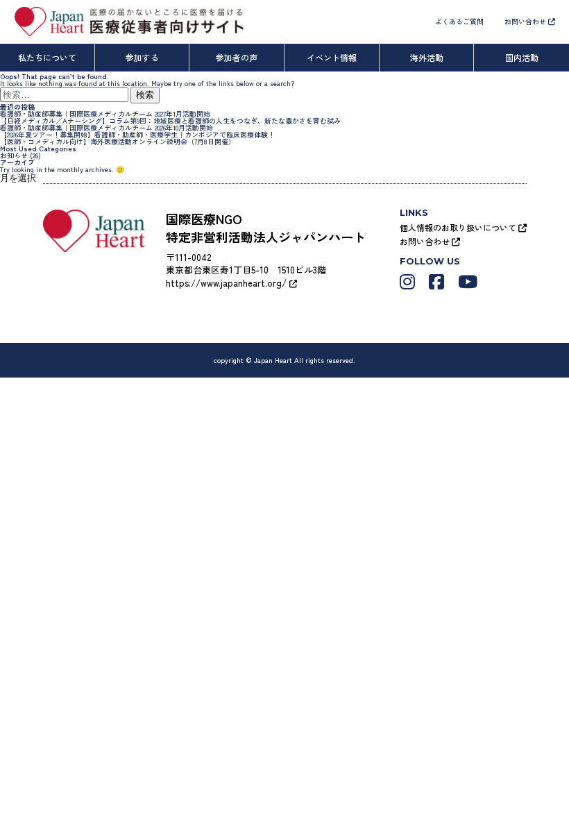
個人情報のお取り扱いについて (459, 227)
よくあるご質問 (459, 21)
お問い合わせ (526, 21)
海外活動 (426, 57)
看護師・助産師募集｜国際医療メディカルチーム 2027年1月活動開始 (105, 113)
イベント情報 (332, 57)
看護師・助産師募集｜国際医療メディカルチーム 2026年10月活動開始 (106, 127)
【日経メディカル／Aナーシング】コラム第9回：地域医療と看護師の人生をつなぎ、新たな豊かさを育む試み (170, 120)
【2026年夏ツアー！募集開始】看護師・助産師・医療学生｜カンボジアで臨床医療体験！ (137, 134)
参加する (142, 57)
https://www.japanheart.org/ (227, 282)
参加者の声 (236, 57)
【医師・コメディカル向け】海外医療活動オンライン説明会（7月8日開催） (117, 141)
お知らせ (14, 155)
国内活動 (521, 57)
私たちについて (47, 57)
